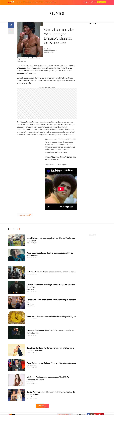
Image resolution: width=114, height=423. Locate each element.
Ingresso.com (21, 2)
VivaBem (69, 6)
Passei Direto (42, 2)
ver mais (41, 406)
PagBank (48, 2)
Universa (64, 6)
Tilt (73, 6)
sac (84, 2)
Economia (43, 6)
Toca (95, 6)
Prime (92, 6)
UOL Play (53, 2)
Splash (58, 6)
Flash (16, 6)
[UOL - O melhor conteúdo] (11, 2)
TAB (89, 6)
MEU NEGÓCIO (34, 2)
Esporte (53, 6)
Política (32, 6)
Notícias (27, 6)
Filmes (57, 13)
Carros (37, 6)
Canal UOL (81, 6)
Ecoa (76, 6)
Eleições (21, 6)
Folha (48, 6)
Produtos (11, 6)
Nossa (86, 6)
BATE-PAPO (28, 2)
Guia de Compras (102, 6)
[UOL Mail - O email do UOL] (88, 2)
